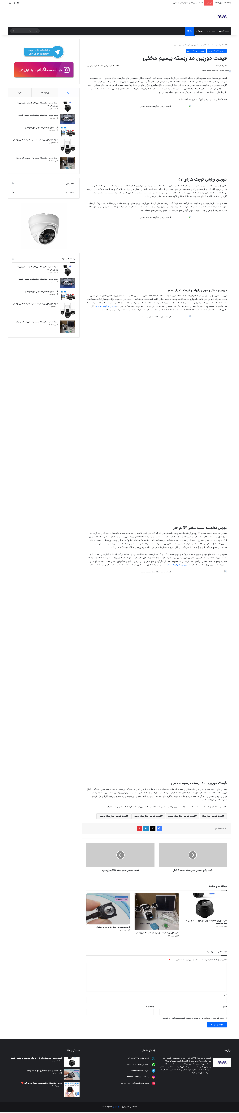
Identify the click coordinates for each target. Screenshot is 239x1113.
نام (225, 994)
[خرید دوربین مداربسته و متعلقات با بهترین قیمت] (67, 119)
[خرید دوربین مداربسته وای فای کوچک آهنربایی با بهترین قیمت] (205, 905)
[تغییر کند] (222, 16)
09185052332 (133, 1058)
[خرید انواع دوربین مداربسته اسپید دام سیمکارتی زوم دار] (67, 146)
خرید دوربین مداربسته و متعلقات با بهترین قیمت (38, 115)
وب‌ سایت (150, 1006)
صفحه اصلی (224, 30)
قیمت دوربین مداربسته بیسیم (181, 816)
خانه (223, 44)
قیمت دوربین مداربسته (212, 816)
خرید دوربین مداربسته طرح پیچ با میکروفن (112, 927)
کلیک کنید (130, 1064)
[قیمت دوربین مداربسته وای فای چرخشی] (67, 131)
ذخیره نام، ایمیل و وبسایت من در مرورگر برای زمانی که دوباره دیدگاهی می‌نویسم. (193, 1018)
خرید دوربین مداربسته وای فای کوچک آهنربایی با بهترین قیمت (206, 922)
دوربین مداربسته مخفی (211, 44)
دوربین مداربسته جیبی (105, 306)
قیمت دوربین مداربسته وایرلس (113, 816)
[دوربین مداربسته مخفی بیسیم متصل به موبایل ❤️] (72, 1089)
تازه (68, 92)
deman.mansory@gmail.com (132, 1083)
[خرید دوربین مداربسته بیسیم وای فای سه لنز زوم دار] (157, 911)
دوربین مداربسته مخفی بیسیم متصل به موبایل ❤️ (41, 1083)
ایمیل (225, 1006)
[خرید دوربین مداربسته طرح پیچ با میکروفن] (108, 908)
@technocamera (137, 1070)
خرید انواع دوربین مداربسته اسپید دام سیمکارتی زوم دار (182, 2)
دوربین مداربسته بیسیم (216, 50)
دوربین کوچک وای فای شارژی (177, 565)
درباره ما (199, 30)
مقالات (189, 30)
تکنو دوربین (117, 1106)
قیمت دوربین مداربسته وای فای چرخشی (41, 127)
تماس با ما (210, 30)
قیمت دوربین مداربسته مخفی (147, 816)
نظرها (19, 92)
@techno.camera (134, 1076)
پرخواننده (45, 92)
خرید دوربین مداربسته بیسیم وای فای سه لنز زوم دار (157, 932)
